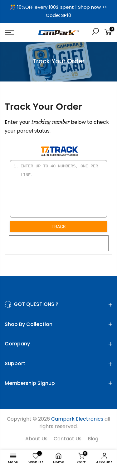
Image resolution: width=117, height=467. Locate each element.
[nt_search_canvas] (95, 32)
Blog (93, 438)
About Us (36, 438)
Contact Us (67, 438)
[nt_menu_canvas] (16, 32)
